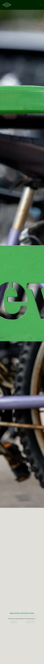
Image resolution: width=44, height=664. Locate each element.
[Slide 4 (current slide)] (21, 506)
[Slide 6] (23, 506)
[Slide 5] (22, 506)
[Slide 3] (20, 506)
